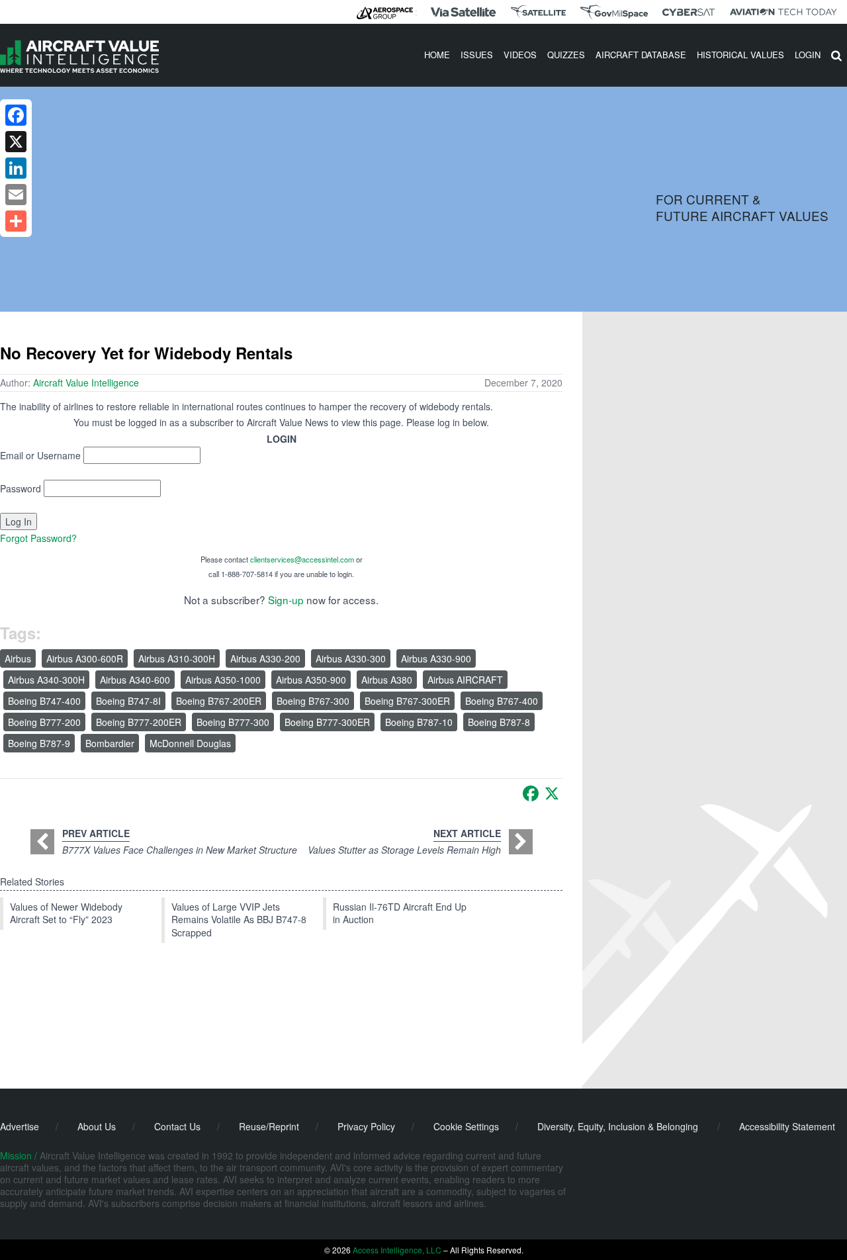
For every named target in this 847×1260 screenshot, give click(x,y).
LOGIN (808, 54)
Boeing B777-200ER (138, 722)
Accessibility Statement (787, 1126)
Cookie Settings (466, 1126)
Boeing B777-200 (44, 722)
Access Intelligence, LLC (397, 1249)
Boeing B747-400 (44, 700)
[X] (551, 793)
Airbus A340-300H (46, 679)
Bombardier (109, 743)
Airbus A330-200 (265, 658)
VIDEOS (520, 54)
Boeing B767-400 (501, 700)
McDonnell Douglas (190, 743)
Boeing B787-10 (419, 722)
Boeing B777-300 (233, 722)
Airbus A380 (386, 679)
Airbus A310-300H (176, 658)
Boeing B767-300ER (407, 700)
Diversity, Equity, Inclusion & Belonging (617, 1126)
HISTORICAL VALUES (740, 54)
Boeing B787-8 (499, 722)
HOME (437, 54)
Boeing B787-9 (39, 743)
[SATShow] (538, 12)
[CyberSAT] (688, 12)
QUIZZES (566, 54)
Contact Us (177, 1126)
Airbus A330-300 (351, 658)
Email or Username (40, 455)
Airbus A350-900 (311, 679)
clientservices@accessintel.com (302, 559)
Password (20, 488)
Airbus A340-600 (135, 679)
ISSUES (477, 54)
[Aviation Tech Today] (783, 12)
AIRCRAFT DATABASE (641, 54)
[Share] (16, 221)
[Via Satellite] (463, 12)
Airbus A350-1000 (223, 679)
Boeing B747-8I (128, 700)
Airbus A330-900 (436, 658)
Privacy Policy (366, 1126)
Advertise (19, 1126)
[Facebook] (530, 793)
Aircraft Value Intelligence (86, 382)
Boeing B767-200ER (218, 700)
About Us (96, 1126)
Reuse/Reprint (269, 1126)
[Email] (16, 194)
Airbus (18, 658)
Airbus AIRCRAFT (465, 679)
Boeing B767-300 (313, 700)
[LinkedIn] (16, 168)
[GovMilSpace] (614, 12)
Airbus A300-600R (84, 658)
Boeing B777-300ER (327, 722)
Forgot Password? (38, 538)
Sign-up (286, 599)
